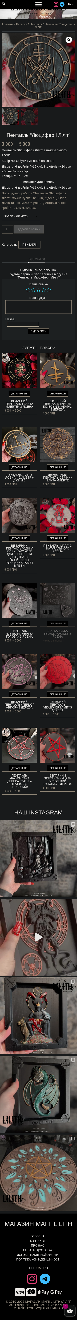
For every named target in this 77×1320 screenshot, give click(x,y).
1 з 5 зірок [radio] (28, 290)
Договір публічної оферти (37, 1254)
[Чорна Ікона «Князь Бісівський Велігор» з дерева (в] (38, 1015)
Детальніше (19, 393)
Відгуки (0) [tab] (37, 258)
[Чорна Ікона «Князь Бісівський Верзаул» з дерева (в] (38, 858)
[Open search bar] (4, 3)
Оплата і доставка (37, 1250)
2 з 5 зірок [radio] (33, 290)
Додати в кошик (29, 229)
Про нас (37, 1245)
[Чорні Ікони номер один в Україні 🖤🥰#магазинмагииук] (38, 937)
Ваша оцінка (38, 284)
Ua (38, 1268)
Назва (10, 319)
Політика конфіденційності (38, 1259)
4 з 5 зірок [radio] (44, 290)
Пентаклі (36, 24)
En (31, 1268)
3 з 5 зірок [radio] (38, 290)
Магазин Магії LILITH (38, 1223)
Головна (7, 24)
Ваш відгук (38, 298)
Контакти (37, 1240)
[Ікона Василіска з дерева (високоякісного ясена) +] (38, 1094)
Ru (45, 1268)
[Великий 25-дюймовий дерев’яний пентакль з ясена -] (38, 1173)
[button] (69, 40)
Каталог (21, 24)
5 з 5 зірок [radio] (49, 290)
